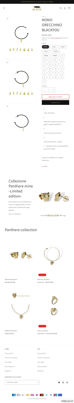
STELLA (46, 51)
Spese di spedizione (56, 38)
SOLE (45, 47)
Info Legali (8, 362)
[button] (4, 8)
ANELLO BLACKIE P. (42, 331)
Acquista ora (55, 102)
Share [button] (45, 166)
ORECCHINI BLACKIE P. (11, 279)
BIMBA (55, 55)
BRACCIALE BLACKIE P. (43, 279)
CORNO (55, 51)
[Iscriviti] (37, 382)
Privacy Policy (9, 353)
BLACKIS (34, 398)
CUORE (62, 47)
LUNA (54, 47)
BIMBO (46, 55)
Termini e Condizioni (11, 358)
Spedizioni (8, 371)
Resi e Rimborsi (9, 366)
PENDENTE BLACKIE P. (11, 331)
